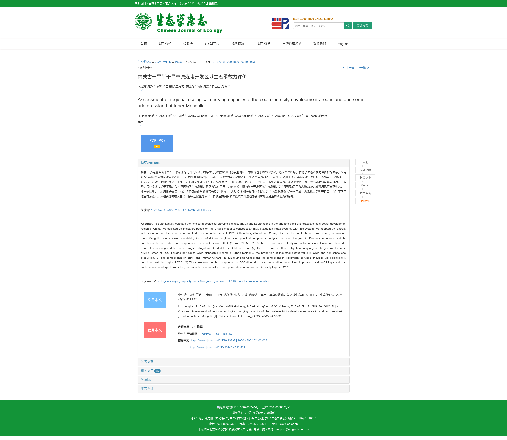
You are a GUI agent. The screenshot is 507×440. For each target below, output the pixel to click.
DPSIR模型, (189, 210)
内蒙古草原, (174, 210)
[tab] (243, 163)
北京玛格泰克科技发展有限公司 (228, 429)
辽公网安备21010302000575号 (239, 407)
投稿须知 (237, 44)
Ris (217, 333)
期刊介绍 (165, 44)
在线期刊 (211, 44)
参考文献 (147, 361)
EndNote (205, 333)
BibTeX (227, 333)
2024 (158, 61)
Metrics (146, 379)
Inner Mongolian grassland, (210, 281)
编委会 (188, 44)
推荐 (200, 326)
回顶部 (365, 200)
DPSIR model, (237, 281)
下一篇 (362, 67)
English (343, 44)
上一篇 (349, 67)
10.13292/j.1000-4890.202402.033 (233, 61)
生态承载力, (158, 210)
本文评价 (147, 388)
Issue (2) (180, 61)
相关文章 (150, 370)
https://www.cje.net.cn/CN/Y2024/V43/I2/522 (217, 347)
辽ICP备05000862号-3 (276, 407)
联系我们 (319, 44)
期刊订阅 (264, 44)
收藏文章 (183, 326)
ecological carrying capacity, (175, 281)
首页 (144, 44)
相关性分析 (204, 210)
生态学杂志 (145, 61)
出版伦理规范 (291, 44)
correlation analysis (258, 281)
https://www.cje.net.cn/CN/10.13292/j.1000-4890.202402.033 (229, 340)
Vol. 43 (167, 61)
